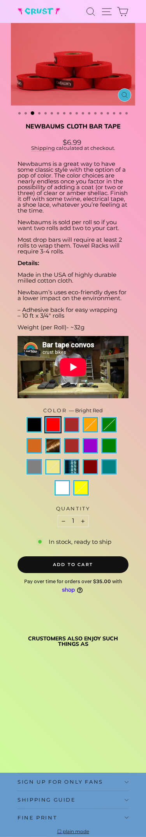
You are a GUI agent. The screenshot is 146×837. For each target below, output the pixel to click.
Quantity (73, 508)
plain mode (76, 831)
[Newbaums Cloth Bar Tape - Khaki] (31, 741)
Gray (34, 467)
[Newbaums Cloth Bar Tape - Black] (22, 726)
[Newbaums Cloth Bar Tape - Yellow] (31, 748)
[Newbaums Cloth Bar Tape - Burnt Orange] (49, 726)
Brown (71, 425)
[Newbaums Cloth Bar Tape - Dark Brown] (40, 733)
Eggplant (90, 446)
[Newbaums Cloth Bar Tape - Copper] (31, 733)
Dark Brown (71, 446)
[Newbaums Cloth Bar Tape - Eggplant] (49, 733)
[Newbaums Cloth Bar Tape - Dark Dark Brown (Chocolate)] (22, 733)
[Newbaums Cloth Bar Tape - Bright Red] (31, 726)
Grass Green (109, 446)
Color (73, 410)
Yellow (81, 488)
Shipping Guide (47, 800)
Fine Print (37, 817)
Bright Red (53, 425)
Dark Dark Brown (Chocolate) (34, 446)
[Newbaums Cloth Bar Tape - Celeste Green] (58, 726)
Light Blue (71, 467)
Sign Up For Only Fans (60, 782)
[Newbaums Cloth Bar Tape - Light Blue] (40, 741)
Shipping (43, 148)
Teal (109, 467)
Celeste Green (109, 425)
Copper (53, 446)
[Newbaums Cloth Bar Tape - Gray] (22, 741)
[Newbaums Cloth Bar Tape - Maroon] (49, 741)
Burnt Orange (90, 425)
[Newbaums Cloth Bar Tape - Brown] (40, 726)
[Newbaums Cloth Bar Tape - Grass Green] (58, 733)
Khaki (53, 467)
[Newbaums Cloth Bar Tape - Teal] (58, 741)
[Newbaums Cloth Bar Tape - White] (22, 748)
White (62, 488)
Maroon (90, 467)
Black (34, 425)
